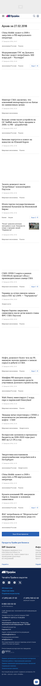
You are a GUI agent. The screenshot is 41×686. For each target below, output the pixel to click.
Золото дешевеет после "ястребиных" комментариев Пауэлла (16, 187)
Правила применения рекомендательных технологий (18, 663)
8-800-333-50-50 (9, 605)
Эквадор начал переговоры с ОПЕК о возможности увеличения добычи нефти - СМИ (20, 417)
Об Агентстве (7, 588)
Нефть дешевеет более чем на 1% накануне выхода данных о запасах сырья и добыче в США (19, 360)
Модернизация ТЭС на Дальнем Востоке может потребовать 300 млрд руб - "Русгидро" (18, 55)
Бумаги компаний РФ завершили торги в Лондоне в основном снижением (18, 497)
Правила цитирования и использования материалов (19, 658)
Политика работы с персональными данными (16, 661)
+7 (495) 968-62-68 (31, 599)
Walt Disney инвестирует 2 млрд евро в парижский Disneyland (18, 398)
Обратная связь (8, 591)
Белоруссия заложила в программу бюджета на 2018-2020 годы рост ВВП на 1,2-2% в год (19, 437)
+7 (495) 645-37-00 (9, 598)
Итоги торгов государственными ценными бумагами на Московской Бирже (19, 206)
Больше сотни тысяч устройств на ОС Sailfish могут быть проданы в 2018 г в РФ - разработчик (19, 122)
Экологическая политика (10, 668)
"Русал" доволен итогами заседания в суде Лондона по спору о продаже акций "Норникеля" (13, 227)
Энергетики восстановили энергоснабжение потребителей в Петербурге (19, 457)
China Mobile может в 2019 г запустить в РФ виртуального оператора (16, 35)
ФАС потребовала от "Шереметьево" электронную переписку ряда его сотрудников (20, 516)
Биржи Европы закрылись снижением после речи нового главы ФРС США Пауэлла (20, 313)
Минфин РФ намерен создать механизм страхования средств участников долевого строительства (20, 380)
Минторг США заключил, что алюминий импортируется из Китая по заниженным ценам (20, 102)
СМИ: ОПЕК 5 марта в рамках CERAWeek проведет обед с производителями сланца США (17, 276)
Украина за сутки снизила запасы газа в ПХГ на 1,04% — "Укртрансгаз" (20, 294)
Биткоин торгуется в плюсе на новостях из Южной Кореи (17, 140)
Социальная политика (9, 666)
